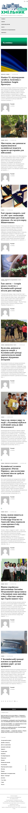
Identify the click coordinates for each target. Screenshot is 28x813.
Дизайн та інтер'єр (5, 742)
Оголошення (4, 764)
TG (24, 1)
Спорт (2, 782)
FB (27, 1)
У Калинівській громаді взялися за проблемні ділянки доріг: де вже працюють (12, 662)
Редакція (12, 104)
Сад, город (3, 780)
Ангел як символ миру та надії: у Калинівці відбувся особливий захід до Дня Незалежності (13, 423)
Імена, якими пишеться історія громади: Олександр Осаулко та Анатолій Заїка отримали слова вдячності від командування (13, 521)
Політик (3, 769)
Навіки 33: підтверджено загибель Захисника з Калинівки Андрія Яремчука (12, 80)
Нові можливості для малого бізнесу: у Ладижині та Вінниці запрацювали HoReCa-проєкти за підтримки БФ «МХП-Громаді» (13, 717)
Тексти (2, 27)
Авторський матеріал (6, 740)
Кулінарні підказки (5, 755)
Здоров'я (3, 749)
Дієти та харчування (6, 744)
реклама (3, 777)
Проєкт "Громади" (5, 775)
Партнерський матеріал (6, 766)
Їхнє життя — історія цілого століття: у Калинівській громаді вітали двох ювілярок (11, 287)
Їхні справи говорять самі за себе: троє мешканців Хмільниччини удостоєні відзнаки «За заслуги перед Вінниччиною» (13, 218)
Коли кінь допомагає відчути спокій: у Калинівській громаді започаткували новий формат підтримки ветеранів (11, 354)
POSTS (13, 175)
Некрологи (3, 32)
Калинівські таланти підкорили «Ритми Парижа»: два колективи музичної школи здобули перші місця (12, 471)
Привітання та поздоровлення (8, 29)
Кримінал (3, 753)
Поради (2, 771)
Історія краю (4, 751)
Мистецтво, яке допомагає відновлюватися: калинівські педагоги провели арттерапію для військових (13, 148)
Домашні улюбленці (5, 747)
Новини (3, 21)
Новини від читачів (5, 24)
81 (14, 701)
